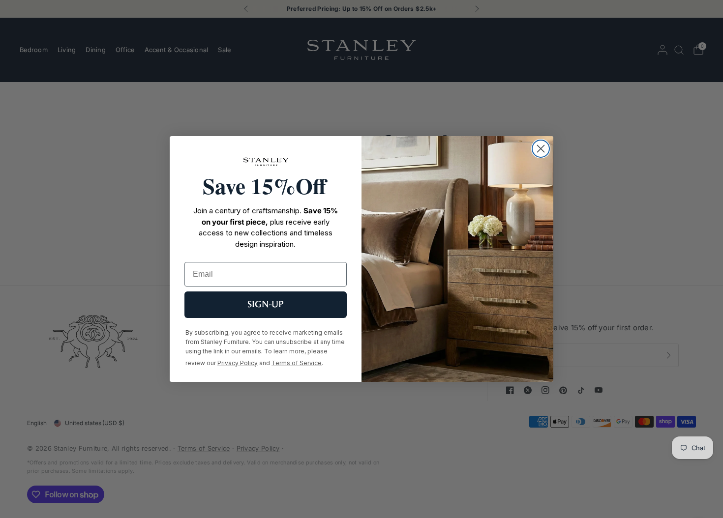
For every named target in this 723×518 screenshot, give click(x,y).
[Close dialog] (540, 148)
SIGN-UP (265, 304)
